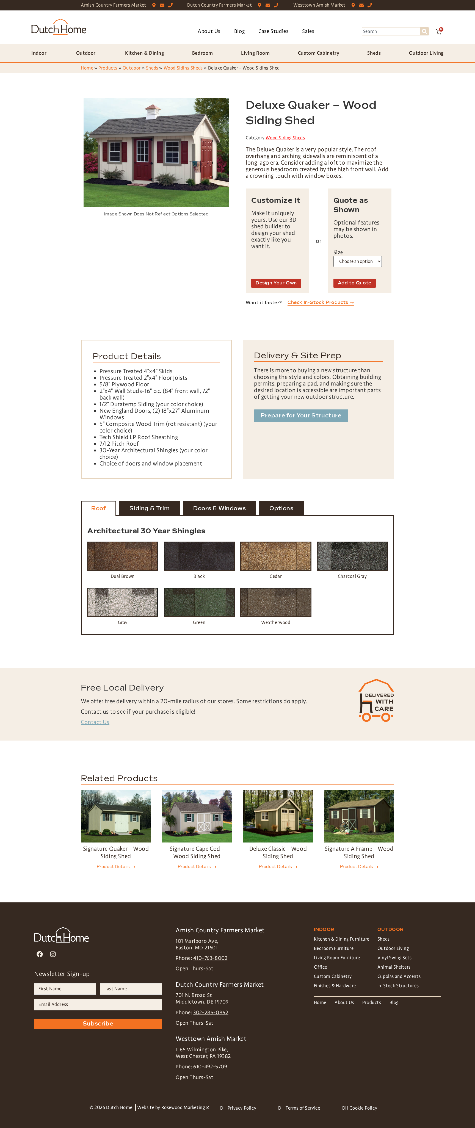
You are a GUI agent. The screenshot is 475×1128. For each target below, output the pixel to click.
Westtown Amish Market (319, 5)
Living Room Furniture (337, 958)
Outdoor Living (393, 948)
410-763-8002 (210, 958)
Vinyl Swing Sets (394, 958)
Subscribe (98, 1024)
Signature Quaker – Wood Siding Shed (116, 852)
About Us (209, 31)
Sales (308, 31)
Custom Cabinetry (333, 976)
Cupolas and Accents (399, 976)
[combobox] (391, 31)
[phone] (171, 5)
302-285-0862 (210, 1012)
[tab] (98, 508)
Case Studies (273, 31)
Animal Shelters (394, 967)
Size (338, 252)
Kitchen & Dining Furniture (342, 939)
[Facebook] (39, 954)
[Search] (424, 31)
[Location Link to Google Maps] (155, 5)
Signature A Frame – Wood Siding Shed (359, 852)
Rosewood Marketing (185, 1107)
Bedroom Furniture (334, 948)
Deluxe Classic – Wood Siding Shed (278, 852)
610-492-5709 (210, 1066)
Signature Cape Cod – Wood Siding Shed (197, 852)
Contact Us (95, 722)
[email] (163, 5)
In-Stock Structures (398, 986)
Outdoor (132, 68)
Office (320, 967)
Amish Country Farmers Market (113, 5)
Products (107, 68)
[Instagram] (53, 954)
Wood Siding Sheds (183, 68)
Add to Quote (354, 283)
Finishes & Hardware (335, 986)
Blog (239, 31)
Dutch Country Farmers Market (219, 5)
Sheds (152, 68)
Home (87, 68)
